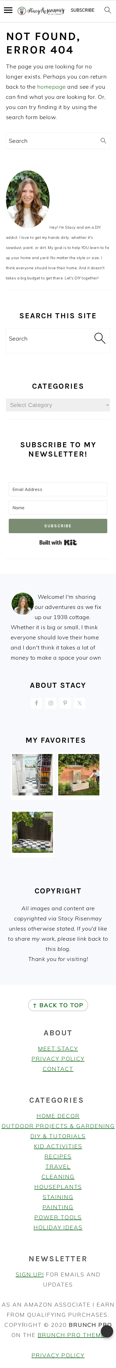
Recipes (58, 1156)
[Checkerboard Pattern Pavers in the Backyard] (32, 850)
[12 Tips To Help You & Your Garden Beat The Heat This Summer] (78, 793)
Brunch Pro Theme (71, 1334)
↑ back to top (58, 1005)
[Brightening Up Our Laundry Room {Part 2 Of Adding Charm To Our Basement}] (32, 793)
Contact (58, 1068)
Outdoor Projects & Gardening (58, 1125)
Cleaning (58, 1176)
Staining (58, 1196)
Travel (58, 1166)
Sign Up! (30, 1274)
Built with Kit (58, 542)
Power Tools (58, 1217)
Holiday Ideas (58, 1227)
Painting (58, 1207)
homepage (51, 86)
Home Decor (58, 1115)
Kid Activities (58, 1146)
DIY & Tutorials (58, 1136)
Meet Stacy (58, 1048)
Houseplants (58, 1186)
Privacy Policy (58, 1058)
